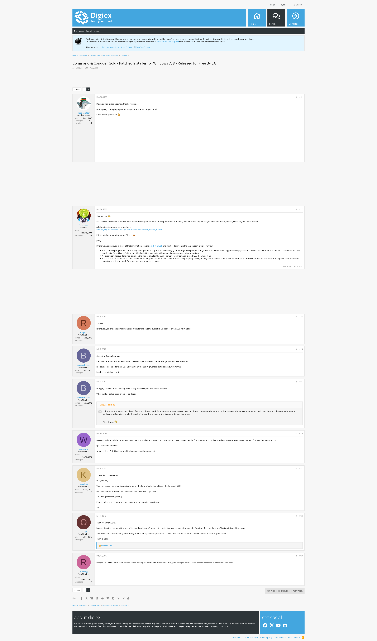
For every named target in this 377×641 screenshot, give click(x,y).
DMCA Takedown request (167, 41)
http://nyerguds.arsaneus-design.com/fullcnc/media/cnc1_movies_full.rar (129, 229)
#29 (301, 556)
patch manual (155, 245)
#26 (301, 433)
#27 (301, 468)
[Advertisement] (188, 79)
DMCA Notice (280, 637)
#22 (301, 209)
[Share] (296, 97)
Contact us (237, 637)
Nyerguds (79, 67)
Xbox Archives (127, 47)
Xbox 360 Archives (143, 47)
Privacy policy (266, 637)
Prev (78, 89)
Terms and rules (251, 637)
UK (91, 123)
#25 (301, 381)
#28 (301, 516)
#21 (301, 97)
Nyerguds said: (105, 404)
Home (297, 637)
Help (290, 637)
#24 (301, 349)
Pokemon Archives (110, 47)
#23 (301, 316)
